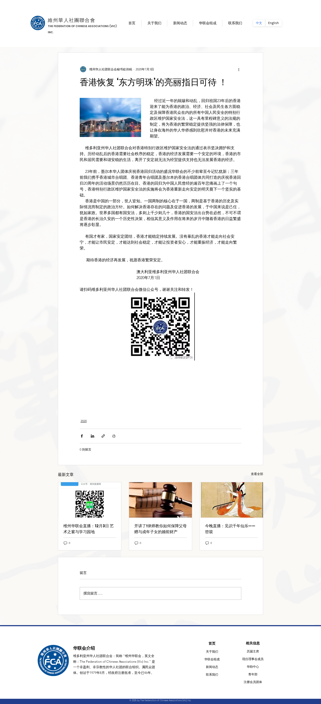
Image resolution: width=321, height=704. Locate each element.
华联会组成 (212, 659)
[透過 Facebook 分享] (82, 436)
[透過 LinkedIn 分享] (92, 436)
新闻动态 (212, 667)
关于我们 (212, 652)
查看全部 (257, 474)
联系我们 (212, 674)
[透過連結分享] (103, 436)
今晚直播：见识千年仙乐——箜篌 (230, 528)
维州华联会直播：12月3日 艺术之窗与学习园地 (88, 528)
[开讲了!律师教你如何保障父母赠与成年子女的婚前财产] (160, 500)
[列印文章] (114, 436)
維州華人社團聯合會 (71, 20)
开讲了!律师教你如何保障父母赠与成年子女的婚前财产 (160, 528)
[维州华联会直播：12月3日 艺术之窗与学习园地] (89, 500)
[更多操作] (238, 69)
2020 (84, 421)
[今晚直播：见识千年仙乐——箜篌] (231, 500)
